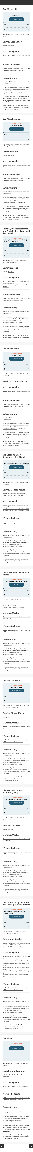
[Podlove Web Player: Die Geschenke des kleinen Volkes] (16, 587)
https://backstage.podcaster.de (16, 607)
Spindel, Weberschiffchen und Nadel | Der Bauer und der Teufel (16, 231)
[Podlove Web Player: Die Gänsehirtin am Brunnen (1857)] (16, 805)
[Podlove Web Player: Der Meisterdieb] (16, 21)
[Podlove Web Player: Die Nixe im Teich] (16, 693)
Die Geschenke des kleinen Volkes (16, 573)
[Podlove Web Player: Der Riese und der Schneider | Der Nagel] (16, 469)
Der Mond (8, 1038)
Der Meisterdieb (11, 9)
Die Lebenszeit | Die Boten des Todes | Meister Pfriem (16, 903)
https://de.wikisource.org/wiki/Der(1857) (15, 1086)
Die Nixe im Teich (11, 680)
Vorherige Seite (2, 1146)
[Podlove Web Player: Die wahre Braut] (16, 361)
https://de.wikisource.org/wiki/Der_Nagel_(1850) (16, 508)
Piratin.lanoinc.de (17, 495)
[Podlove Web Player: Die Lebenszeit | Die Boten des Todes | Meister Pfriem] (16, 918)
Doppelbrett (11, 155)
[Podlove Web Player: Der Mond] (16, 1051)
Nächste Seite (31, 1146)
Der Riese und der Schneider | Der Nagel (14, 455)
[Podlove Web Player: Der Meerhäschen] (16, 131)
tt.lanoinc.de (23, 493)
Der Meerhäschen (11, 119)
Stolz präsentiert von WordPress (10, 1150)
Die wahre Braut (11, 348)
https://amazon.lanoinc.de (10, 93)
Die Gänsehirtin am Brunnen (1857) (12, 791)
